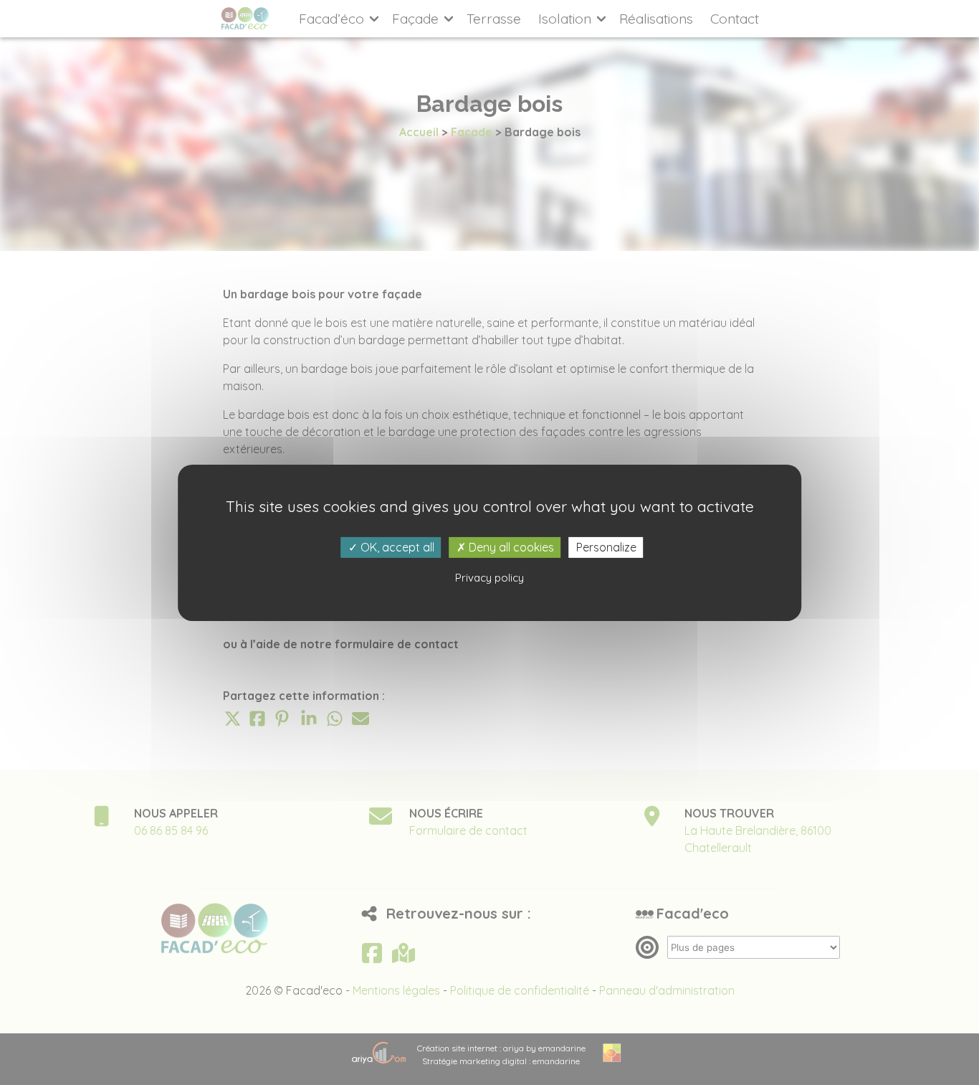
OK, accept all (396, 546)
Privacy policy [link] (489, 577)
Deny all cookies (510, 546)
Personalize (606, 546)
